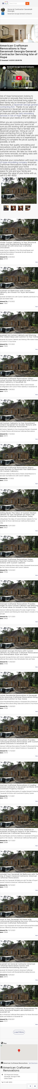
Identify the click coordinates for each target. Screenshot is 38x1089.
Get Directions (33, 1063)
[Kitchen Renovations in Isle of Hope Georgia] (6, 208)
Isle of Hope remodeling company (18, 161)
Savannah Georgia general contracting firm (19, 106)
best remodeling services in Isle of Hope (17, 114)
